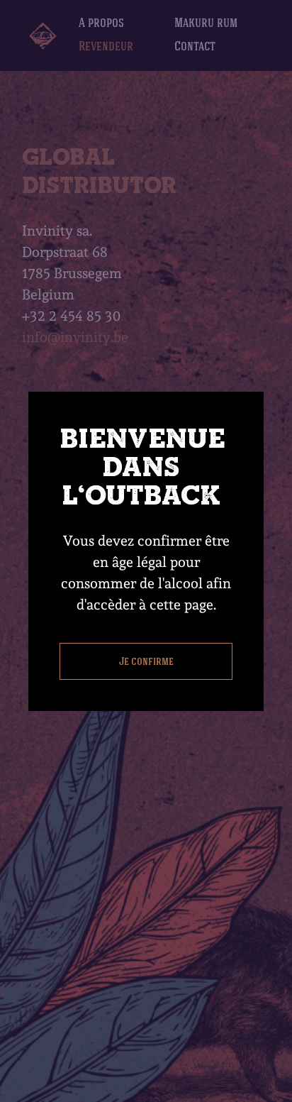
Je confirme (146, 661)
